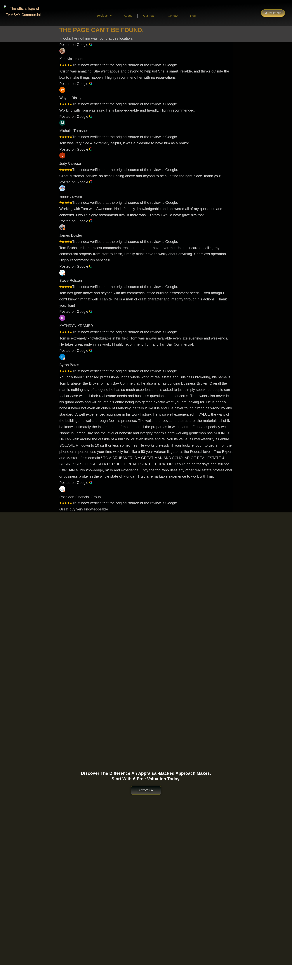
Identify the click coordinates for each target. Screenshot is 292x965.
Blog (193, 15)
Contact (173, 15)
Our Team (149, 15)
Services (102, 15)
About (128, 15)
